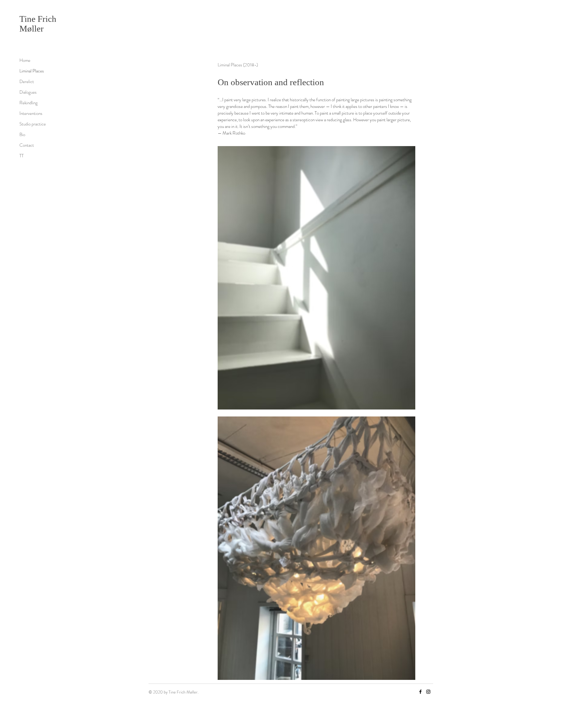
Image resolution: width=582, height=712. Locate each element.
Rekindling (28, 102)
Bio (22, 134)
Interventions (30, 113)
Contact (26, 145)
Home (24, 60)
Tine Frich (37, 19)
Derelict (26, 81)
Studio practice (32, 124)
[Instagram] (428, 691)
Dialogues (28, 92)
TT (21, 155)
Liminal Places (31, 71)
